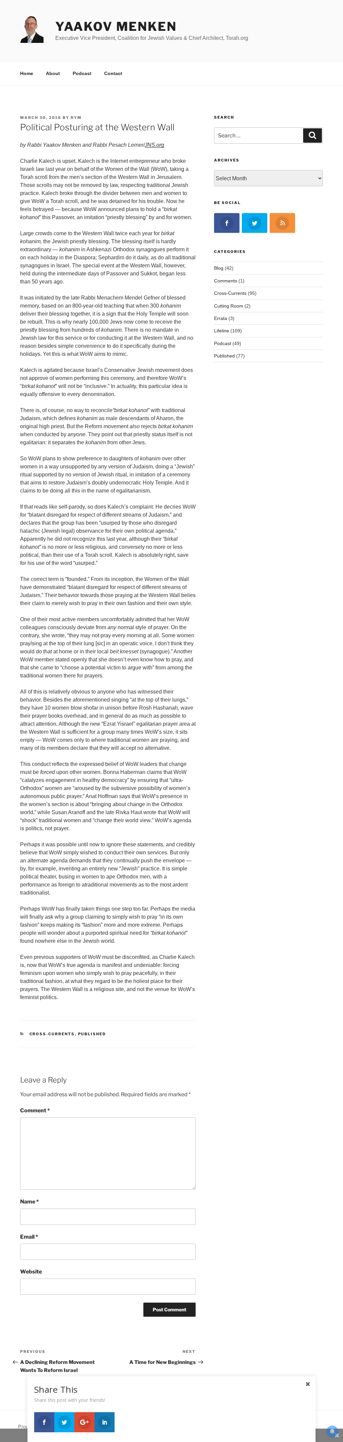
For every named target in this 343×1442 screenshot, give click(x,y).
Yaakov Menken (116, 26)
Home (26, 73)
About (53, 73)
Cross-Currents (52, 1034)
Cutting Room (228, 306)
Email (29, 1237)
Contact (113, 73)
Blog (218, 268)
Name (29, 1201)
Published (92, 1034)
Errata (220, 318)
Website (31, 1271)
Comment (35, 1110)
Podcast (82, 73)
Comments (225, 280)
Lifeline (221, 330)
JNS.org (154, 145)
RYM (76, 117)
